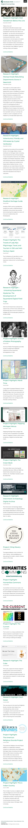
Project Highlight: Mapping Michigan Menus (14, 425)
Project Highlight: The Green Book (11, 461)
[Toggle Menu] (25, 1)
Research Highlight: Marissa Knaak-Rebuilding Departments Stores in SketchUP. (13, 78)
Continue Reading (8, 51)
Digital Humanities (8, 4)
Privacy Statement (18, 821)
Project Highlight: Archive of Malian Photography (13, 340)
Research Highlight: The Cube (12, 662)
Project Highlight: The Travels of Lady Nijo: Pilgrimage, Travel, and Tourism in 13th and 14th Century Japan (12, 245)
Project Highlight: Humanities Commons (12, 581)
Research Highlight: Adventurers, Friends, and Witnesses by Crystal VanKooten (13, 140)
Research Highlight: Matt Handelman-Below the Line (14, 19)
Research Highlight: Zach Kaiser (13, 698)
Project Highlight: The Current (11, 625)
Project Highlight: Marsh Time (12, 381)
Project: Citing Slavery (11, 547)
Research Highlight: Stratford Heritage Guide (13, 199)
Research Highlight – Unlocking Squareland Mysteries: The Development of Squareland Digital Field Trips (12, 294)
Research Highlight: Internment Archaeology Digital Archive (13, 498)
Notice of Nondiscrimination (7, 821)
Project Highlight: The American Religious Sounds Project (13, 737)
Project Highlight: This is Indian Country (12, 784)
